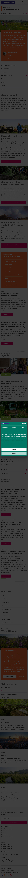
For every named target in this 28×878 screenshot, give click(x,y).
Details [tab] (14, 427)
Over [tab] (23, 427)
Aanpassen (13, 453)
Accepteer (14, 449)
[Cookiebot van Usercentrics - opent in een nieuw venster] (21, 424)
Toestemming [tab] (5, 427)
